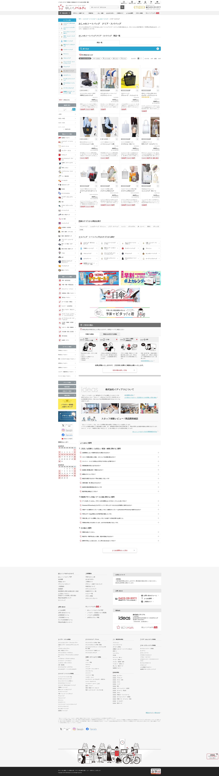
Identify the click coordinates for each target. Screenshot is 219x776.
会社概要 (60, 579)
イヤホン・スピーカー (145, 657)
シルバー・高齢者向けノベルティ (66, 371)
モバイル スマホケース (145, 663)
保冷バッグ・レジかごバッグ (69, 45)
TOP (80, 19)
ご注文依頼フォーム (63, 617)
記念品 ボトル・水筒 (118, 679)
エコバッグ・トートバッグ (89, 19)
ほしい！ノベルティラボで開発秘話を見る (145, 431)
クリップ (88, 666)
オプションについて (91, 589)
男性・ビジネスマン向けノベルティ (66, 359)
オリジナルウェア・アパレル (92, 639)
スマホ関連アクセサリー (146, 667)
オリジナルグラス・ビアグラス (65, 667)
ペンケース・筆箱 (90, 675)
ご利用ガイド (120, 13)
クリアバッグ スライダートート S (88, 191)
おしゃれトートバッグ (103, 19)
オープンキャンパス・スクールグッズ (68, 318)
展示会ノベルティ (66, 297)
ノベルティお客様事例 (93, 615)
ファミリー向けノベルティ (64, 376)
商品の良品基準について (64, 598)
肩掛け (149, 226)
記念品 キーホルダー (118, 701)
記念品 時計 (116, 686)
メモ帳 (87, 660)
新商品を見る (67, 100)
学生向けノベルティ (62, 354)
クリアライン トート (106, 95)
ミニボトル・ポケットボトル (65, 662)
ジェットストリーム (117, 644)
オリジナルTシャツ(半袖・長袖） (93, 642)
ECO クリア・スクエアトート (150, 144)
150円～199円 (61, 122)
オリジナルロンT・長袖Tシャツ (93, 650)
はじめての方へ (110, 13)
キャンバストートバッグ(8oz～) (69, 32)
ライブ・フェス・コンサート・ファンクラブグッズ (68, 314)
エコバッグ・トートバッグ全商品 (66, 673)
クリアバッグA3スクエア (107, 191)
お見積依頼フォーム (63, 615)
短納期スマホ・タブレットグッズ (148, 669)
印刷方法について (90, 586)
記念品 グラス (116, 682)
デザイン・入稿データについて (94, 584)
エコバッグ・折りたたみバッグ (69, 23)
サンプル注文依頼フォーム (65, 620)
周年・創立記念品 (66, 280)
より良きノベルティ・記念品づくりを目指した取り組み (140, 397)
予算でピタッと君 (90, 577)
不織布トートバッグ (68, 41)
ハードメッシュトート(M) (107, 144)
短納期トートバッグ (62, 710)
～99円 (59, 114)
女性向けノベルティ (62, 363)
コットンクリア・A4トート (149, 191)
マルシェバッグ (83, 226)
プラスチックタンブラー (63, 648)
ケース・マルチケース (91, 681)
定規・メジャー (89, 685)
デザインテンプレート (92, 598)
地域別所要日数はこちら (147, 361)
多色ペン (115, 651)
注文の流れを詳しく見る (120, 370)
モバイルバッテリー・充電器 (147, 648)
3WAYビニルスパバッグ (86, 95)
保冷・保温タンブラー (63, 650)
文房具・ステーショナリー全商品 (93, 656)
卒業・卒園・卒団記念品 (67, 284)
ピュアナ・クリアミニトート (149, 95)
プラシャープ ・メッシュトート (129, 95)
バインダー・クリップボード (92, 668)
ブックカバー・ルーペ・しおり (93, 683)
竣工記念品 (64, 336)
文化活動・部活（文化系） (68, 331)
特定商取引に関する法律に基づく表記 (68, 591)
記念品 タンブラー (117, 675)
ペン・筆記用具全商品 (118, 639)
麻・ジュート (141, 226)
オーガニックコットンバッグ (69, 79)
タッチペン (142, 650)
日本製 (81, 229)
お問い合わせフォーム (64, 612)
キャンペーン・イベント (67, 289)
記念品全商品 (116, 672)
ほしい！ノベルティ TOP (65, 577)
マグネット (88, 664)
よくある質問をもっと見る (119, 550)
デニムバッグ (66, 66)
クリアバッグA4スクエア (128, 191)
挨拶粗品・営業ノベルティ (68, 293)
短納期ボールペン (117, 668)
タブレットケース (144, 652)
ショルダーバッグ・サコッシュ (98, 226)
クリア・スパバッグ (113, 226)
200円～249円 (61, 127)
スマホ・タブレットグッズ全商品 (148, 645)
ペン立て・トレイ (90, 677)
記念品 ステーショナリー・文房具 (121, 688)
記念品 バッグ (116, 684)
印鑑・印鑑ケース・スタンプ (92, 687)
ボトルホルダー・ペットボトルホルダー (67, 669)
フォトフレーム (89, 670)
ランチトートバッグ (68, 49)
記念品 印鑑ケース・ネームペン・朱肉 (122, 699)
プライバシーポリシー (64, 584)
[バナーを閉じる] (217, 754)
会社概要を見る (128, 395)
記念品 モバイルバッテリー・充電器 (121, 696)
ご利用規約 (61, 586)
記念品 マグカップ (117, 677)
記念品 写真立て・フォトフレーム (121, 694)
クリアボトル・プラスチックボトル (66, 658)
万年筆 (114, 655)
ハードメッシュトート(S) (87, 144)
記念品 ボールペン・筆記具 (119, 690)
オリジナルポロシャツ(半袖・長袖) (94, 644)
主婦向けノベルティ (62, 367)
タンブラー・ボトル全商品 (64, 639)
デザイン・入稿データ (78, 13)
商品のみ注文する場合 (110, 334)
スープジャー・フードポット (65, 660)
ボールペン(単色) (117, 646)
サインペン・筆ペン (117, 657)
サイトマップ (61, 600)
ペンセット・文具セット (118, 663)
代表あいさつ (61, 581)
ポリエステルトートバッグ (69, 83)
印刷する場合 (90, 334)
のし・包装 (100, 13)
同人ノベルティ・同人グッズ (68, 310)
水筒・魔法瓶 (61, 664)
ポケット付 (156, 226)
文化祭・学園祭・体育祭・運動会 (68, 323)
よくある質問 (129, 13)
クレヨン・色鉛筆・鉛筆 (118, 661)
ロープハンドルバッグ (68, 88)
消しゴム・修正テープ (118, 666)
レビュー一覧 (89, 593)
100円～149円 (61, 118)
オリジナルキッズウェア (91, 652)
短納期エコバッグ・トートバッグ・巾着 (69, 92)
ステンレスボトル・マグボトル (65, 652)
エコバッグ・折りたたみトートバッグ (67, 685)
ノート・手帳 (89, 662)
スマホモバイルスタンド (146, 655)
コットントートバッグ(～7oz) (69, 28)
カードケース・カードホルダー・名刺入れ (95, 679)
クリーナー (88, 673)
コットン (123, 226)
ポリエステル (131, 226)
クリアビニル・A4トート (128, 144)
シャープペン (116, 653)
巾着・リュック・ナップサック (69, 36)
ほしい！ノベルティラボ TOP (95, 610)
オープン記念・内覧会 (67, 301)
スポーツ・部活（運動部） (68, 327)
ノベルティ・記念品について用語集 (96, 612)
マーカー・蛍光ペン (117, 659)
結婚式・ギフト (65, 340)
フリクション (116, 642)
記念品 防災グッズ (117, 703)
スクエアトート (67, 75)
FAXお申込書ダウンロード (65, 622)
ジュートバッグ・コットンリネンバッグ (69, 62)
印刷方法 (91, 13)
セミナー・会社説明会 (67, 306)
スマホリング (143, 665)
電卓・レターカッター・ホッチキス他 (94, 690)
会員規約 (60, 589)
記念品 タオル (116, 692)
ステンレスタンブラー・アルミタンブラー (68, 642)
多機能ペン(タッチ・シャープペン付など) (122, 649)
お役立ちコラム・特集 (93, 617)
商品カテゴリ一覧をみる (153, 712)
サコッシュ (66, 53)
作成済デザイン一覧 (91, 591)
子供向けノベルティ (62, 350)
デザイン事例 (139, 13)
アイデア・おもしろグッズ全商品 (148, 639)
